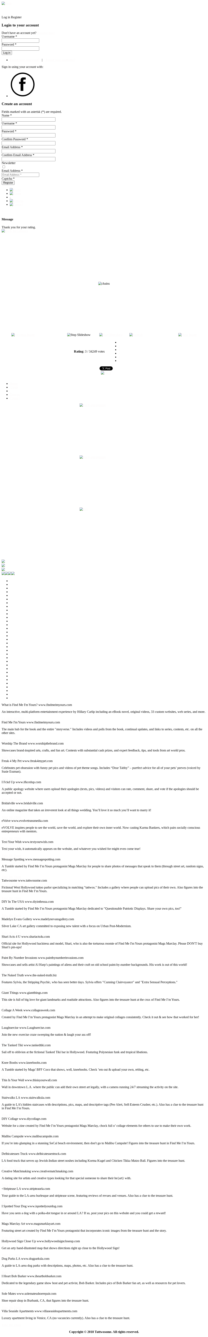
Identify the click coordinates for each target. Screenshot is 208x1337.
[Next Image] (187, 334)
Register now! (46, 33)
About (14, 387)
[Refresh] (136, 334)
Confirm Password (15, 139)
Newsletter (8, 163)
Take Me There (11, 739)
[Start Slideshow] (111, 334)
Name (7, 115)
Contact (15, 398)
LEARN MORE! (13, 718)
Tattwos (15, 394)
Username (9, 123)
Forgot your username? (60, 60)
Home (14, 383)
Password (9, 131)
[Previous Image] (23, 334)
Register (8, 182)
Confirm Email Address (18, 155)
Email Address (12, 147)
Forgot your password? (24, 60)
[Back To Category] (15, 231)
